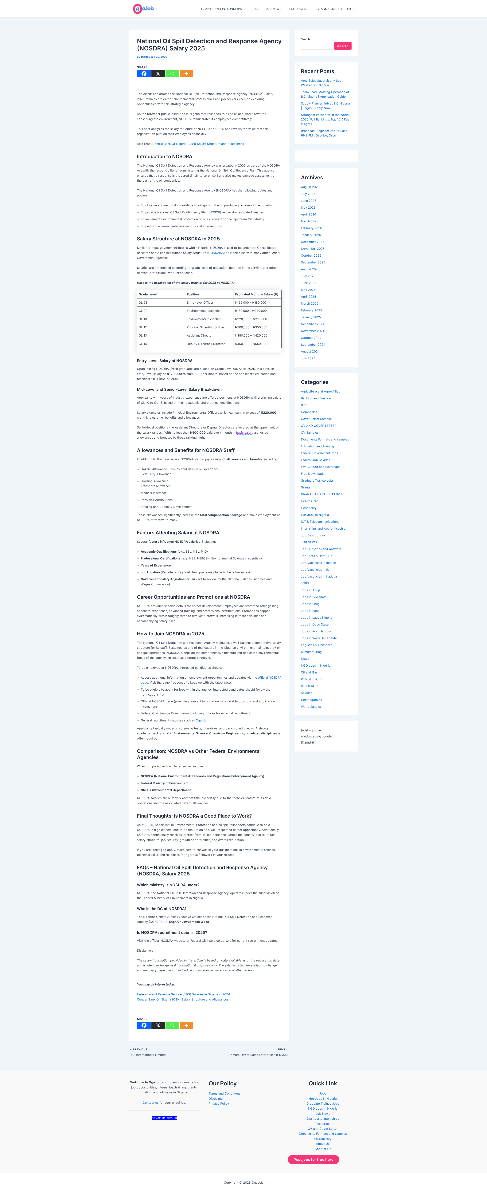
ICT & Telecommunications (320, 521)
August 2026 (310, 187)
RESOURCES (296, 9)
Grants (305, 487)
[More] (186, 73)
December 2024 (312, 324)
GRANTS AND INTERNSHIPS (221, 9)
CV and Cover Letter (323, 1129)
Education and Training (317, 446)
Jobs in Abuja (311, 590)
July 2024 (308, 358)
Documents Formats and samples (325, 439)
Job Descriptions (313, 535)
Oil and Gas (309, 672)
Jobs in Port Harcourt (317, 631)
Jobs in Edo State (314, 597)
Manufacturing (311, 652)
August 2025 (310, 269)
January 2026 (311, 235)
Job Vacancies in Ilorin (317, 569)
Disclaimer (216, 1098)
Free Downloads (312, 474)
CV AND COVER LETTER (333, 9)
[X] (158, 73)
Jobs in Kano (310, 611)
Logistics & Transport (316, 645)
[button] (244, 8)
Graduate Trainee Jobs (317, 480)
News (305, 659)
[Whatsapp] (172, 73)
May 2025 (308, 290)
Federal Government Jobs (319, 453)
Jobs (322, 1093)
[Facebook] (144, 73)
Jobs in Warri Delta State (319, 638)
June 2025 (308, 283)
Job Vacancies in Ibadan (318, 563)
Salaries (306, 693)
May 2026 (308, 207)
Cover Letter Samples (316, 419)
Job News (323, 1113)
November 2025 (313, 249)
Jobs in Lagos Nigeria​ (316, 617)
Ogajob (201, 720)
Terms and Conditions (224, 1093)
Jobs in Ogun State (315, 624)
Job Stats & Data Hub (316, 556)
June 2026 (308, 201)
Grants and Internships (323, 1118)
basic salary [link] (244, 432)
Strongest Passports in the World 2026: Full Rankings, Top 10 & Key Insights (325, 119)
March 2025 (309, 303)
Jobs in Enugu (311, 604)
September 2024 (313, 344)
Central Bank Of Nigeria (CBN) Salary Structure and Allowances (198, 144)
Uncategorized (311, 700)
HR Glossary (323, 1139)
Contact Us (323, 1149)
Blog (304, 405)
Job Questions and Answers (321, 549)
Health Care (309, 501)
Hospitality (309, 508)
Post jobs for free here (313, 1160)
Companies (309, 412)
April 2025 (308, 296)
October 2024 (311, 338)
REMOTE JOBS (311, 679)
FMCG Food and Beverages (320, 467)
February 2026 (311, 228)
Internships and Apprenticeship (323, 528)
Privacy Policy (219, 1103)
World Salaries (311, 706)
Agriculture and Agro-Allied (320, 391)
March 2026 (309, 221)
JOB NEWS (273, 9)
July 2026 (308, 194)
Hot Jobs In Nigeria (315, 515)
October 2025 (311, 255)
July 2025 (308, 276)
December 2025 (312, 242)
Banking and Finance (316, 398)
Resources (322, 1124)
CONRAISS (216, 253)
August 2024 (310, 351)
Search (305, 39)
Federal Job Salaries (315, 460)
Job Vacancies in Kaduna (319, 576)
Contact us (150, 1102)
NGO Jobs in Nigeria (315, 665)
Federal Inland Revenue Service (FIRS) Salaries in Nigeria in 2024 (183, 994)
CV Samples (309, 432)
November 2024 (313, 331)
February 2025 (311, 310)
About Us (322, 1144)
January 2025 (311, 317)
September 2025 (313, 262)
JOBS (255, 9)
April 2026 (308, 214)
